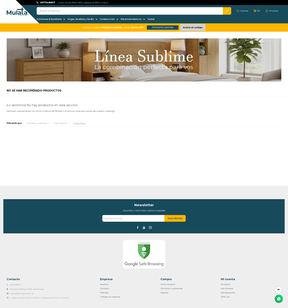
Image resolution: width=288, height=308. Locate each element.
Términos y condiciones (171, 288)
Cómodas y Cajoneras (36, 123)
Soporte (164, 292)
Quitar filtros (79, 123)
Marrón (60, 123)
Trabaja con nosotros (110, 296)
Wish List (225, 296)
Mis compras (227, 288)
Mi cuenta (225, 284)
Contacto (104, 288)
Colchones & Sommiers (49, 19)
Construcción (107, 19)
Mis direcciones (228, 292)
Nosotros (104, 284)
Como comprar (168, 284)
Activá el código (193, 27)
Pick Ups (104, 292)
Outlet (151, 19)
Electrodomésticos (131, 19)
